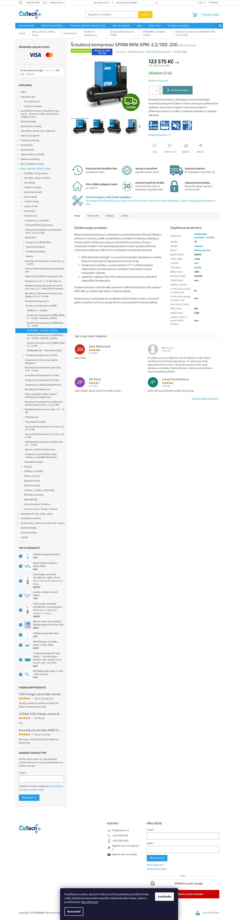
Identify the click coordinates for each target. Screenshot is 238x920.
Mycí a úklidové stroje (32, 164)
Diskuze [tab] (110, 216)
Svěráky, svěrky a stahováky (39, 490)
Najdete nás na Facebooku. (125, 847)
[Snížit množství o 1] (161, 92)
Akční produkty (28, 121)
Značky (24, 537)
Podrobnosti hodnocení (158, 52)
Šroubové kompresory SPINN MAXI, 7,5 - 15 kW (45, 324)
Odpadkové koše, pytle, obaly (37, 514)
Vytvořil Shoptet (210, 913)
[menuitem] (26, 25)
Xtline (23, 92)
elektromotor (202, 250)
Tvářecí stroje (31, 201)
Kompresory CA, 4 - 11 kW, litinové (43, 281)
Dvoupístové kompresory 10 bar (42, 375)
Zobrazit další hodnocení (204, 399)
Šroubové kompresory (37, 301)
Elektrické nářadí (33, 192)
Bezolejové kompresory (38, 389)
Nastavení (73, 911)
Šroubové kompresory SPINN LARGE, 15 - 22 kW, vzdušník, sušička (46, 317)
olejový (198, 246)
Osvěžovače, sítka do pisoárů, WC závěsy (43, 523)
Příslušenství (32, 417)
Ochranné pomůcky (31, 518)
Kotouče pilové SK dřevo (37, 504)
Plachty (28, 467)
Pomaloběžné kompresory (39, 225)
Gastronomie (27, 150)
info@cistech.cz (120, 830)
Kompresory (30, 216)
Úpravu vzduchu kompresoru (40, 449)
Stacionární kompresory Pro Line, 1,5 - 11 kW (45, 435)
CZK (200, 2)
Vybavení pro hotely (31, 126)
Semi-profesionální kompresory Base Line (44, 270)
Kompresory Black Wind (38, 242)
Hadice (29, 256)
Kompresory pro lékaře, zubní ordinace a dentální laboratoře (41, 456)
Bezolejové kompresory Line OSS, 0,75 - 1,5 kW (43, 369)
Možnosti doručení (158, 81)
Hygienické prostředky (33, 154)
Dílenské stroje (32, 481)
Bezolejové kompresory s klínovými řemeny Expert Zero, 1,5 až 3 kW (44, 403)
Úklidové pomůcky (30, 159)
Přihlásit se (29, 797)
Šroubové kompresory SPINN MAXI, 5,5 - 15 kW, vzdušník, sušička (45, 337)
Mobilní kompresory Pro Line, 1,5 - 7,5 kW (44, 411)
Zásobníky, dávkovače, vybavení (38, 131)
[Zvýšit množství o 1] (161, 88)
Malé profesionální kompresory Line (44, 276)
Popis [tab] (77, 216)
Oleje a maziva (31, 476)
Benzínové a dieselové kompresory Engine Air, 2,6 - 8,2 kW (44, 295)
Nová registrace (155, 865)
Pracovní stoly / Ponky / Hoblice (40, 509)
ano (196, 263)
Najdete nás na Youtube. (124, 854)
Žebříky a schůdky (33, 471)
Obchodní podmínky (127, 2)
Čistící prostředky (30, 140)
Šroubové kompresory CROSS (42, 355)
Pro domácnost (32, 101)
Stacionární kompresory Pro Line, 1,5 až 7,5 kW (44, 428)
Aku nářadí (29, 183)
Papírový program (30, 135)
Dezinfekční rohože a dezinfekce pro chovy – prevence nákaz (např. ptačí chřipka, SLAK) (40, 114)
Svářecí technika (33, 187)
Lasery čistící (31, 206)
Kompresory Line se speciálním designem (41, 361)
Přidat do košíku (180, 90)
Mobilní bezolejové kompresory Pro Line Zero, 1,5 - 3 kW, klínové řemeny (44, 287)
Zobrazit (29, 74)
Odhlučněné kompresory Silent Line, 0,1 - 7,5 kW (44, 443)
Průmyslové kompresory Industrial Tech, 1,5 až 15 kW (43, 231)
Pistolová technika (35, 251)
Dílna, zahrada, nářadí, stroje (36, 168)
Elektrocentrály (32, 485)
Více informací (89, 902)
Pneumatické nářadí (35, 422)
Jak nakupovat (101, 2)
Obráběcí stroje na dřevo (37, 178)
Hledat (145, 14)
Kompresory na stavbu (37, 220)
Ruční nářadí (30, 197)
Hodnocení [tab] (93, 216)
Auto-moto (29, 211)
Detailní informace (158, 135)
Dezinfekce (27, 145)
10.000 (197, 267)
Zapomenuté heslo (157, 869)
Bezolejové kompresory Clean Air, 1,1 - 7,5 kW (44, 262)
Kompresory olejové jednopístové (43, 385)
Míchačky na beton (34, 495)
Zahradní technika (33, 462)
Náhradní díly (31, 499)
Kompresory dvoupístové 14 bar (42, 380)
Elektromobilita (29, 528)
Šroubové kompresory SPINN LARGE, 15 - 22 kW (46, 344)
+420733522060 (120, 835)
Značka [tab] (125, 216)
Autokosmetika (29, 532)
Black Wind (30, 237)
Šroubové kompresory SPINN (41, 306)
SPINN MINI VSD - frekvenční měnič (44, 350)
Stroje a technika (33, 106)
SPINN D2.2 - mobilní (37, 310)
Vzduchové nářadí (35, 247)
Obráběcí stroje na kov (36, 173)
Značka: (181, 52)
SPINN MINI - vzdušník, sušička (42, 330)
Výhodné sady (28, 97)
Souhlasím (164, 897)
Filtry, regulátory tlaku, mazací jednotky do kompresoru (41, 395)
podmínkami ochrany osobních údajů (41, 788)
